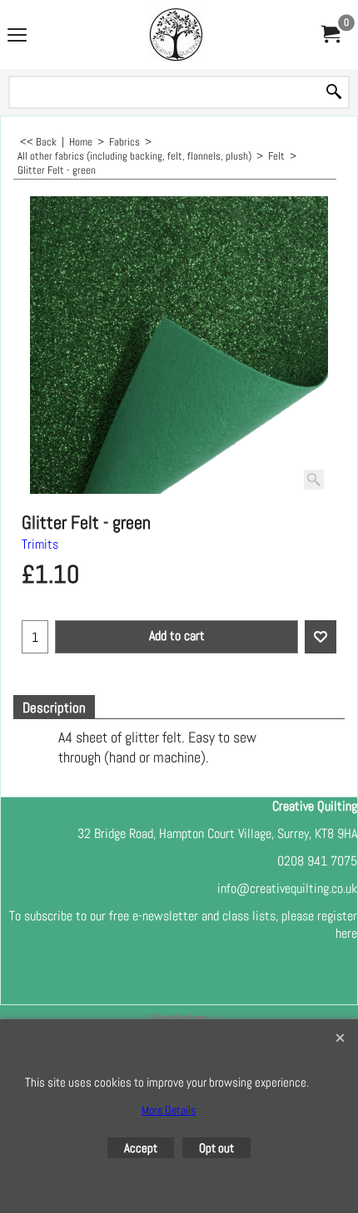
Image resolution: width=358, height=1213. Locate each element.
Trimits (40, 544)
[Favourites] (320, 637)
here (346, 933)
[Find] (333, 92)
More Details (169, 1109)
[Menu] (17, 36)
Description (54, 708)
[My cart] (329, 34)
